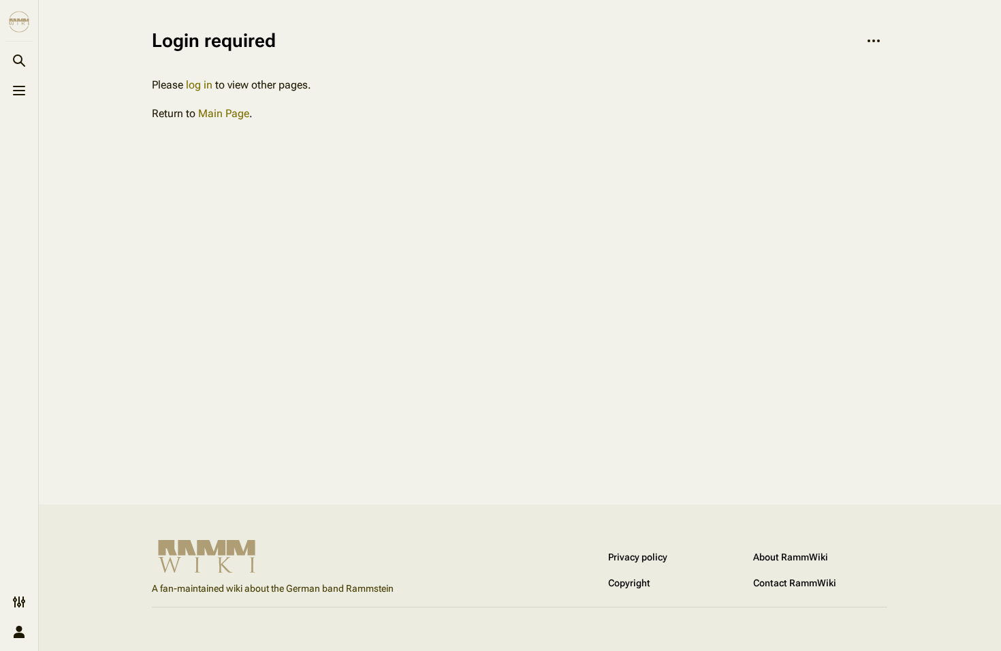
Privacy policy (637, 557)
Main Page (223, 113)
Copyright (629, 582)
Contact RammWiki (794, 582)
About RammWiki (790, 557)
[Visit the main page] (19, 21)
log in (199, 84)
